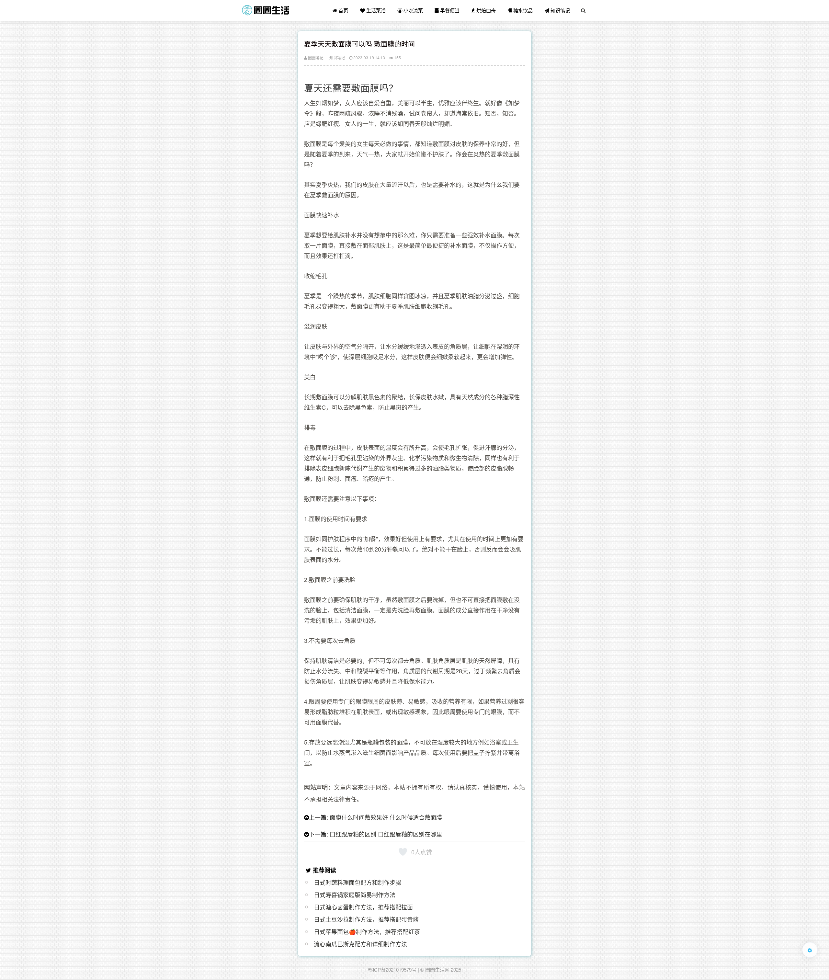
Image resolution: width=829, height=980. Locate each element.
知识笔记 (559, 10)
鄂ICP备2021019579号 (392, 969)
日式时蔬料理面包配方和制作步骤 (357, 882)
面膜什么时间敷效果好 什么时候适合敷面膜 (386, 817)
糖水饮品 (522, 10)
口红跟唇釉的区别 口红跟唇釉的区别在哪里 (386, 834)
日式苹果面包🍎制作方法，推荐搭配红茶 (367, 931)
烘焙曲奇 (485, 10)
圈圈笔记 (315, 57)
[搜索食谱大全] (583, 10)
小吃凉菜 (412, 10)
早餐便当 (449, 10)
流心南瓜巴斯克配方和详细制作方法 (360, 944)
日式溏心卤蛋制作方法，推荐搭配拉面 (363, 907)
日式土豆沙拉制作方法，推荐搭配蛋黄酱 (366, 919)
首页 (342, 10)
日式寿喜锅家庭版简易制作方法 (354, 894)
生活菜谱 (375, 10)
